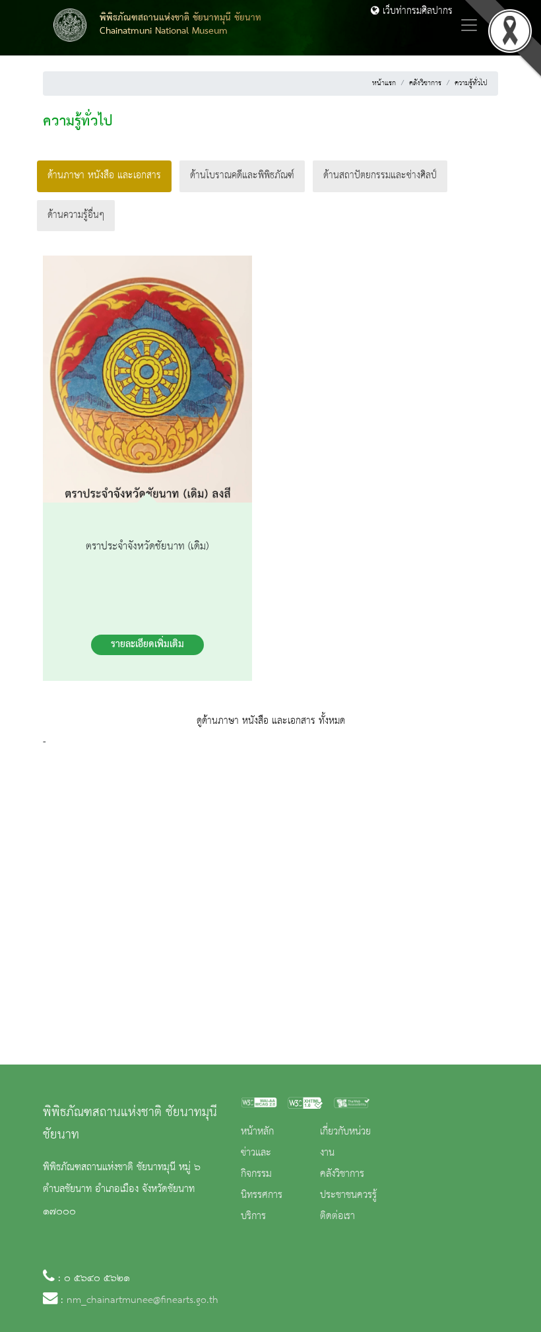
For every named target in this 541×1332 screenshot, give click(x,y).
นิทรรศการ (261, 1195)
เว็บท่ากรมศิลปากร (416, 11)
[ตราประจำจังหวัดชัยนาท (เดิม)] (147, 381)
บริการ (253, 1216)
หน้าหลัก (257, 1132)
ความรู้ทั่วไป (471, 83)
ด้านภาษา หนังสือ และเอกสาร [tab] (104, 175)
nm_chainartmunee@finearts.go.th (142, 1300)
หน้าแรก (384, 83)
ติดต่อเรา (337, 1216)
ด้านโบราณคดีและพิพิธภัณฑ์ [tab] (242, 175)
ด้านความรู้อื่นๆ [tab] (76, 215)
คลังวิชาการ (425, 83)
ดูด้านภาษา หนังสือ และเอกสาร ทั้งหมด (271, 721)
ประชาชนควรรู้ (348, 1195)
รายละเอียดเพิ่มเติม (147, 644)
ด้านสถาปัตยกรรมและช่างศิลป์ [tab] (380, 175)
